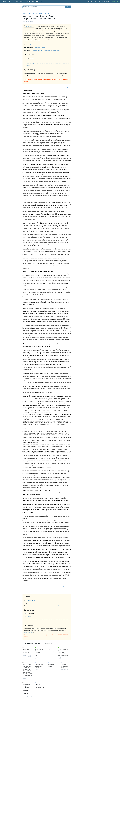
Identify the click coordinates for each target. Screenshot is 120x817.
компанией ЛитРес (28, 76)
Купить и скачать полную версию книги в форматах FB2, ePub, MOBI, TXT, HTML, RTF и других (46, 80)
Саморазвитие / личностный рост (52, 50)
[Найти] (68, 7)
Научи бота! (92, 1)
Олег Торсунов (31, 44)
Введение (28, 61)
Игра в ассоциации (104, 1)
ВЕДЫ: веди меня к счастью (39, 47)
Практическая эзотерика (38, 50)
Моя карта (115, 1)
